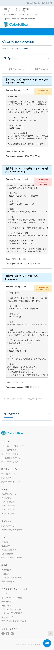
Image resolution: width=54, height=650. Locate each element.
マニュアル (6, 546)
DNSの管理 (6, 498)
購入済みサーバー (8, 474)
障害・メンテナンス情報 (11, 557)
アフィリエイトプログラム (12, 621)
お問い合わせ (7, 554)
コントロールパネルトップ (12, 446)
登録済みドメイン (8, 494)
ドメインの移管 (8, 510)
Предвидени (17, 69)
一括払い (5, 574)
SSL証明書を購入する (10, 458)
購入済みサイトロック (10, 482)
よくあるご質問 (8, 550)
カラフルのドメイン (9, 609)
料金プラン (6, 602)
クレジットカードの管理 (11, 578)
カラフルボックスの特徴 (11, 598)
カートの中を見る (8, 450)
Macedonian (31, 14)
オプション (6, 617)
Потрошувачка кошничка (13, 14)
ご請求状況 (6, 570)
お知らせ (5, 542)
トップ (4, 594)
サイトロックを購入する (11, 462)
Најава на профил (11, 19)
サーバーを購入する (9, 454)
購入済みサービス (8, 526)
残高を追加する (8, 581)
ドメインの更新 (8, 502)
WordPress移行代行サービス (13, 530)
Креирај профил (28, 19)
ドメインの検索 (8, 513)
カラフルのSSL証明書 (10, 613)
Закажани (42, 69)
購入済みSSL (7, 478)
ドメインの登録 (8, 506)
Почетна (5, 49)
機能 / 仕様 (6, 606)
